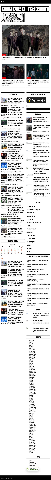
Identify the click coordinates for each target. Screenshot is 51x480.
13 (11, 251)
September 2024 (32, 375)
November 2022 (32, 409)
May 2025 (31, 363)
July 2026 (31, 342)
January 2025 (32, 369)
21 (14, 252)
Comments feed (32, 464)
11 (4, 251)
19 (8, 252)
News (4, 55)
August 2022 (31, 413)
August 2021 (31, 431)
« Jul (2, 258)
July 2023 (31, 397)
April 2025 (31, 365)
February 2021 (32, 441)
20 (11, 252)
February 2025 (32, 368)
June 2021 (31, 434)
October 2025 (32, 356)
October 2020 (32, 447)
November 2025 (32, 354)
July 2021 (31, 433)
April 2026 (31, 347)
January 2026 (32, 351)
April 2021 (31, 438)
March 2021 (31, 439)
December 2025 (32, 353)
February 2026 (32, 350)
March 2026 (31, 348)
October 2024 (32, 374)
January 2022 (32, 424)
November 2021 (32, 427)
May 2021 (31, 436)
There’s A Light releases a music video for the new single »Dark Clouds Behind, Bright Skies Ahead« (13, 82)
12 (8, 251)
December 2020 (32, 444)
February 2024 (32, 386)
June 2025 (31, 362)
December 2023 (32, 389)
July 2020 (31, 451)
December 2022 (32, 407)
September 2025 (32, 357)
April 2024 (31, 383)
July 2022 (31, 415)
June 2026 (31, 344)
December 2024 (32, 371)
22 (18, 252)
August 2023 (31, 395)
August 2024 (32, 377)
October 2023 (32, 392)
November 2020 (32, 445)
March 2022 (31, 421)
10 (1, 251)
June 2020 (31, 453)
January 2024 (32, 387)
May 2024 (31, 381)
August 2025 (31, 359)
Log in (30, 460)
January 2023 (32, 406)
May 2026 (31, 345)
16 (21, 251)
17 (1, 252)
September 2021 (32, 430)
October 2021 (32, 428)
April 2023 (31, 401)
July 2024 (31, 378)
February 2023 (32, 404)
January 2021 (32, 442)
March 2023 (31, 403)
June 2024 (31, 380)
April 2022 (31, 419)
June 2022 (31, 416)
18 (4, 252)
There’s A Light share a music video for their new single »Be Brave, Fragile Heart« (24, 58)
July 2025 (31, 360)
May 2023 (31, 400)
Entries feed (31, 462)
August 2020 (32, 450)
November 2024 (32, 372)
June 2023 (31, 398)
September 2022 (32, 412)
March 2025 (31, 366)
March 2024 (31, 384)
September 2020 (32, 448)
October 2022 (32, 410)
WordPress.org (32, 465)
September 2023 (32, 394)
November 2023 (32, 391)
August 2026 (31, 341)
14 (14, 251)
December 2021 (32, 425)
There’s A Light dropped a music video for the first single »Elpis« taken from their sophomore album (37, 82)
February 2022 (32, 422)
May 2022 (31, 418)
